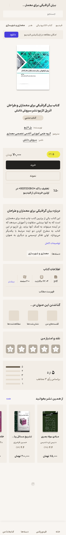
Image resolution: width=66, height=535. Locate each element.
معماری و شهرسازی (15, 25)
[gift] (33, 96)
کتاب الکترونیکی (44, 25)
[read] (14, 315)
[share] (24, 96)
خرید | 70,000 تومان (33, 530)
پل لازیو (28, 127)
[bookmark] (41, 96)
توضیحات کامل (52, 243)
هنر (30, 25)
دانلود (13, 35)
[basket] (14, 5)
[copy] (9, 191)
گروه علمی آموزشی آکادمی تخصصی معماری (29, 134)
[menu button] (5, 5)
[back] (60, 5)
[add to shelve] (52, 315)
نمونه (33, 176)
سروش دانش (30, 140)
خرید (33, 165)
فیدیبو (59, 25)
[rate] (55, 349)
